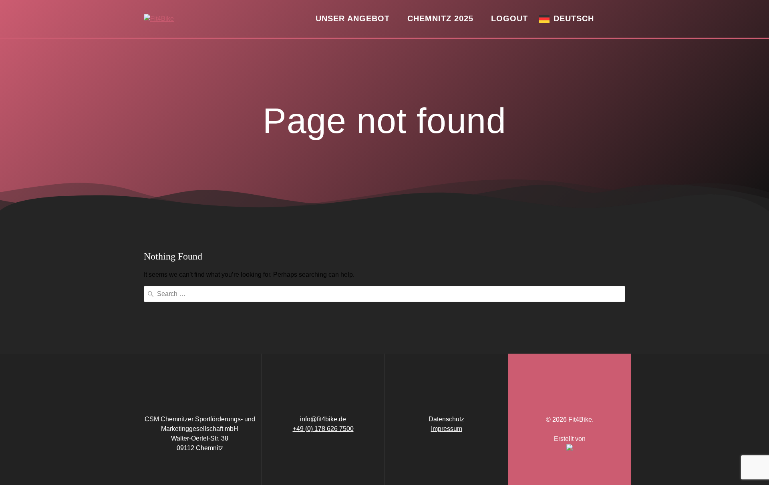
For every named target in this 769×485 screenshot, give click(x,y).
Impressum (446, 428)
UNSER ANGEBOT (353, 18)
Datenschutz (446, 419)
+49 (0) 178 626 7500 (323, 428)
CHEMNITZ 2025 (440, 18)
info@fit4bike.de (323, 419)
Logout (509, 18)
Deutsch (574, 18)
